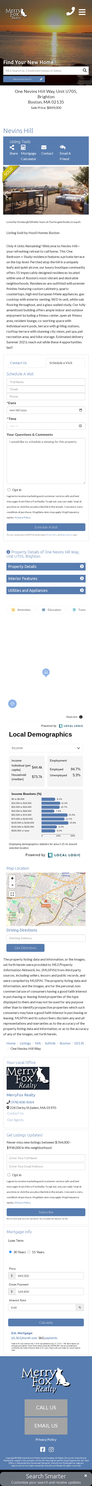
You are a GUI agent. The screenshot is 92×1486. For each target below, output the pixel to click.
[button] (84, 70)
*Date (11, 403)
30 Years (19, 1252)
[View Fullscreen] (12, 894)
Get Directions (25, 948)
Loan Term (16, 1240)
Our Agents (15, 1120)
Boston (65, 1043)
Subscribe (46, 1212)
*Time (11, 419)
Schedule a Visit (60, 363)
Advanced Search (22, 79)
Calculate (46, 1322)
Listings (25, 1043)
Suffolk (50, 1043)
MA (38, 1043)
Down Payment (19, 1284)
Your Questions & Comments (30, 434)
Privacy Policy (22, 517)
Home (11, 1043)
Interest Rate (17, 1300)
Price (12, 1268)
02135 (79, 1043)
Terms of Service (67, 535)
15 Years (38, 1252)
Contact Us (18, 363)
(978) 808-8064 (22, 1102)
